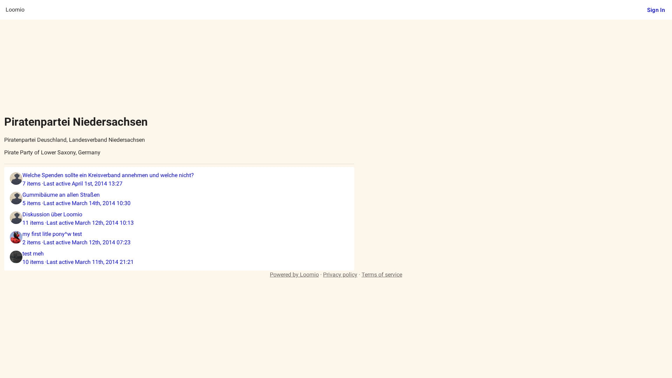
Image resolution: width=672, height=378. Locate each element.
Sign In (656, 10)
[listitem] (179, 179)
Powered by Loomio (294, 274)
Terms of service (382, 274)
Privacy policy (340, 274)
